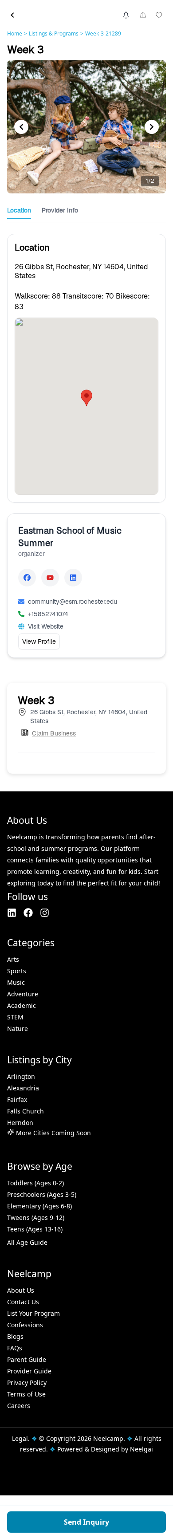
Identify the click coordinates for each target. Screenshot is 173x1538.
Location (19, 210)
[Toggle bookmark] (159, 15)
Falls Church (25, 1111)
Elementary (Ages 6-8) (39, 1206)
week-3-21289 (103, 33)
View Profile (39, 641)
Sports (16, 971)
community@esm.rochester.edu (72, 602)
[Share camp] (143, 15)
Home (14, 33)
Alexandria (23, 1088)
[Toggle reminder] (126, 15)
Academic (21, 1005)
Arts (13, 959)
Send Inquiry (86, 1522)
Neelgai (141, 1449)
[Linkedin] (73, 577)
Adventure (22, 994)
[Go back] (12, 15)
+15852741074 (48, 614)
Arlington (21, 1076)
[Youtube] (50, 577)
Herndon (20, 1122)
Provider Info (60, 210)
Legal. (21, 1438)
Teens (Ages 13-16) (35, 1229)
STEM (15, 1017)
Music (16, 982)
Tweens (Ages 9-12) (35, 1217)
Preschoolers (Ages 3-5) (41, 1194)
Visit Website (45, 626)
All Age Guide (27, 1242)
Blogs (15, 1336)
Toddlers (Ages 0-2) (35, 1183)
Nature (17, 1028)
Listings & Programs (54, 33)
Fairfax (17, 1099)
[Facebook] (27, 577)
